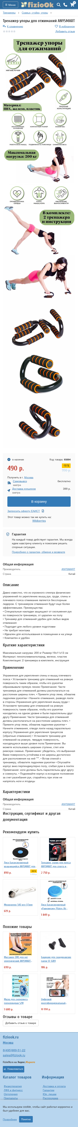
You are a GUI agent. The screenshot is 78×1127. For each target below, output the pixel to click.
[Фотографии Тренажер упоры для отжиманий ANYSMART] (39, 75)
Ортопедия (11, 1094)
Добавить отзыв (65, 31)
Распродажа (50, 1098)
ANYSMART (68, 569)
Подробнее (10, 1119)
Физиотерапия (13, 1086)
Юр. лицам (49, 1094)
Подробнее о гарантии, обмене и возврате (38, 552)
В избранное (67, 26)
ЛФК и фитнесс (13, 1090)
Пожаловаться (15, 1069)
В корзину (39, 501)
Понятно (26, 1119)
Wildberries (39, 521)
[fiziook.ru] (37, 5)
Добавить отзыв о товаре (20, 1022)
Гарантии (48, 1090)
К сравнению (15, 26)
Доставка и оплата (54, 1086)
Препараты (11, 1098)
